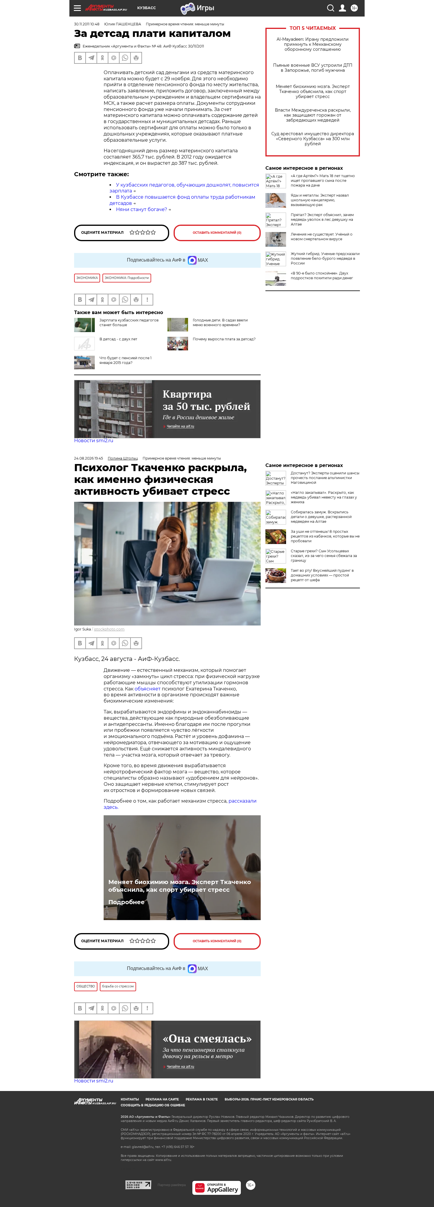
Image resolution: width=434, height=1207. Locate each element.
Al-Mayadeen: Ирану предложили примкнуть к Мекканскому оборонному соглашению (313, 44)
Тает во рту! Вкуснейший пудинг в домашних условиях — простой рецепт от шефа (322, 575)
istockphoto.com (109, 629)
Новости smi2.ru (93, 440)
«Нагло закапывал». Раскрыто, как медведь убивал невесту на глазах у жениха (324, 497)
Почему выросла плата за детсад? (224, 339)
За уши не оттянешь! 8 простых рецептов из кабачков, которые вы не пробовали (325, 536)
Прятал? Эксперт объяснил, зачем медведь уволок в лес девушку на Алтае (322, 219)
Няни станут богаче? (141, 209)
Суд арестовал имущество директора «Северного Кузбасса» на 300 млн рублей (312, 138)
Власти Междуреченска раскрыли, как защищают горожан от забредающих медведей (313, 115)
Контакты (130, 1099)
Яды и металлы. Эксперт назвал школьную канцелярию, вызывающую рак (320, 200)
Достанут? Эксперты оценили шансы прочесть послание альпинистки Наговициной (325, 478)
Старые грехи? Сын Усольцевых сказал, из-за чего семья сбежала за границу (324, 556)
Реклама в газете (202, 1099)
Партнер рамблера (172, 1185)
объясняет (148, 689)
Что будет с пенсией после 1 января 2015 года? (125, 360)
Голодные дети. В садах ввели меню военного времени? (220, 322)
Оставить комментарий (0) (217, 233)
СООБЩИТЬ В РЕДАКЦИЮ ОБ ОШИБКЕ (153, 1105)
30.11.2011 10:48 (86, 24)
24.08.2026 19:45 (88, 458)
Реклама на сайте (162, 1099)
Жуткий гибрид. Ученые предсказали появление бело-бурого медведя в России (325, 258)
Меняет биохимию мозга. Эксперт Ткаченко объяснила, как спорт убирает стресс (313, 91)
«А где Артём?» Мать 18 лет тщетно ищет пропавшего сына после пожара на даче (323, 180)
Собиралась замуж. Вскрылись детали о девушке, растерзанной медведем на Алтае (321, 517)
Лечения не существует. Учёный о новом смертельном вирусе (322, 236)
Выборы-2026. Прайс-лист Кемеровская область (269, 1099)
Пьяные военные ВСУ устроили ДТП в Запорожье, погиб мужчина (313, 68)
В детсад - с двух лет (118, 339)
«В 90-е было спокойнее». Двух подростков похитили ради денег (322, 275)
